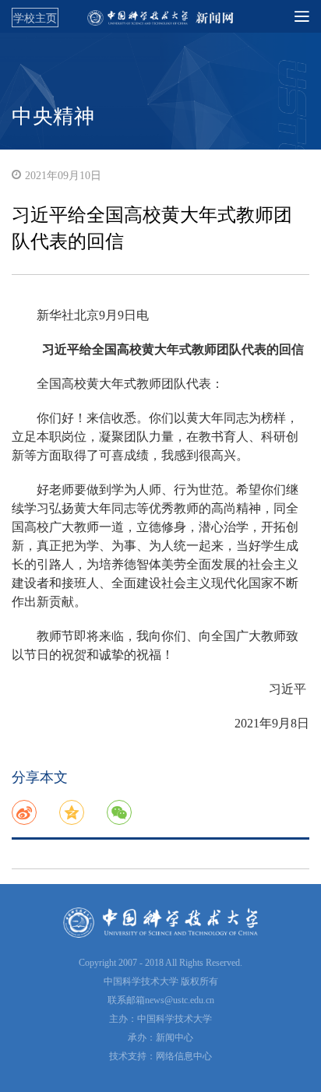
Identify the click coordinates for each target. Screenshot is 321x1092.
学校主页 (35, 18)
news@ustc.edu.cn (179, 1000)
